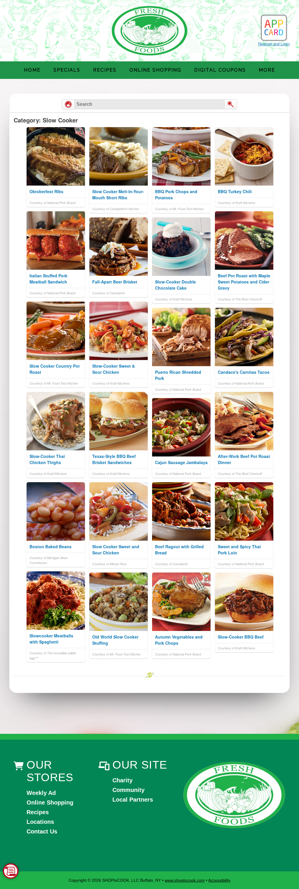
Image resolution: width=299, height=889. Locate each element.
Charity (122, 780)
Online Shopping (155, 70)
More (267, 70)
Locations (40, 822)
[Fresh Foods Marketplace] (234, 795)
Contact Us (42, 831)
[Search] (230, 104)
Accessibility (219, 880)
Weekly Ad (41, 793)
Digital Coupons (220, 70)
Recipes (105, 70)
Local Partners (132, 799)
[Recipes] (68, 104)
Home (32, 70)
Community (128, 790)
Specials (66, 70)
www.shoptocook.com (185, 880)
